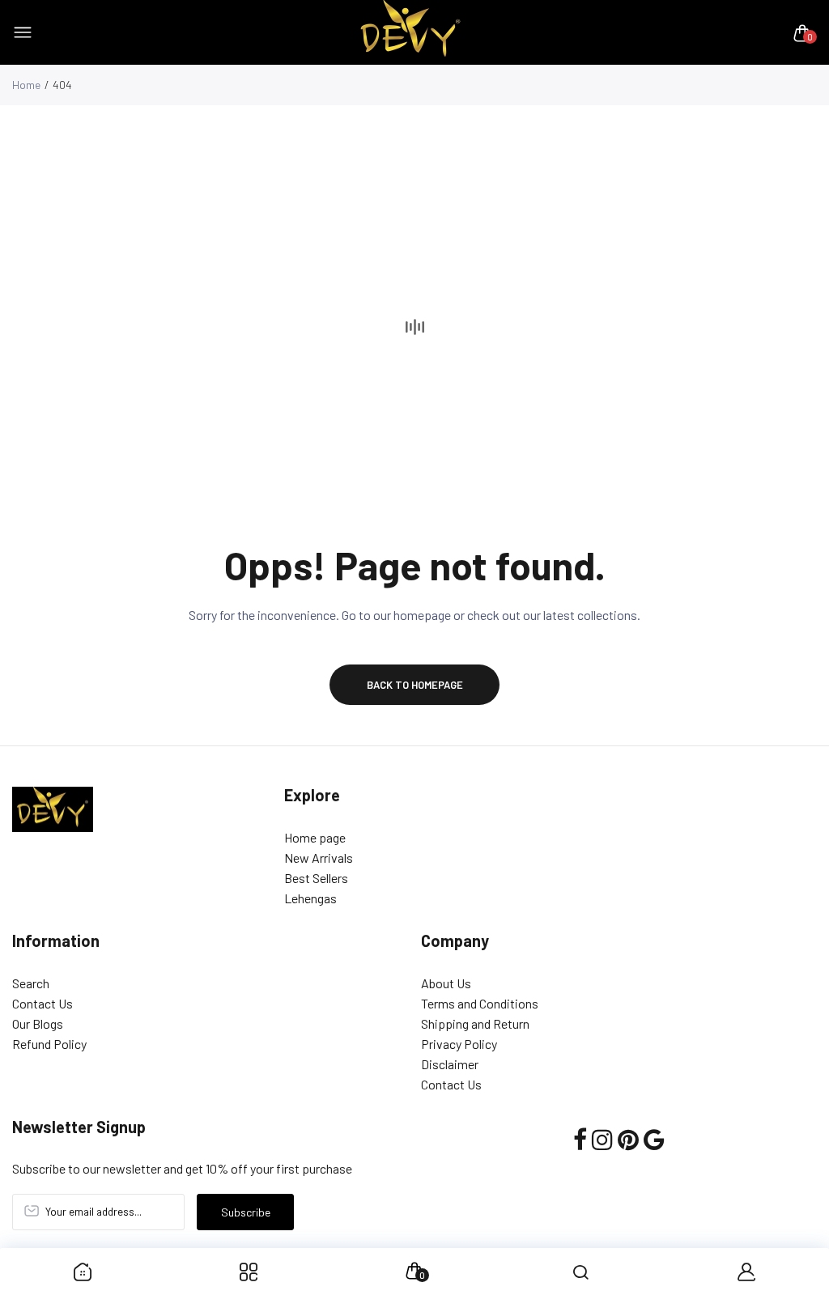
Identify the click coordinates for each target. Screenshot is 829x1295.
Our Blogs (37, 1023)
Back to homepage (415, 684)
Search (30, 983)
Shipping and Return (475, 1023)
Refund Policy (49, 1043)
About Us (446, 983)
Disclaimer (449, 1064)
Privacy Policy (459, 1043)
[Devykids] (410, 33)
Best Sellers (316, 877)
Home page (315, 837)
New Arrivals (318, 857)
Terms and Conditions (479, 1003)
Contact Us (42, 1003)
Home (26, 84)
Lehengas (310, 898)
